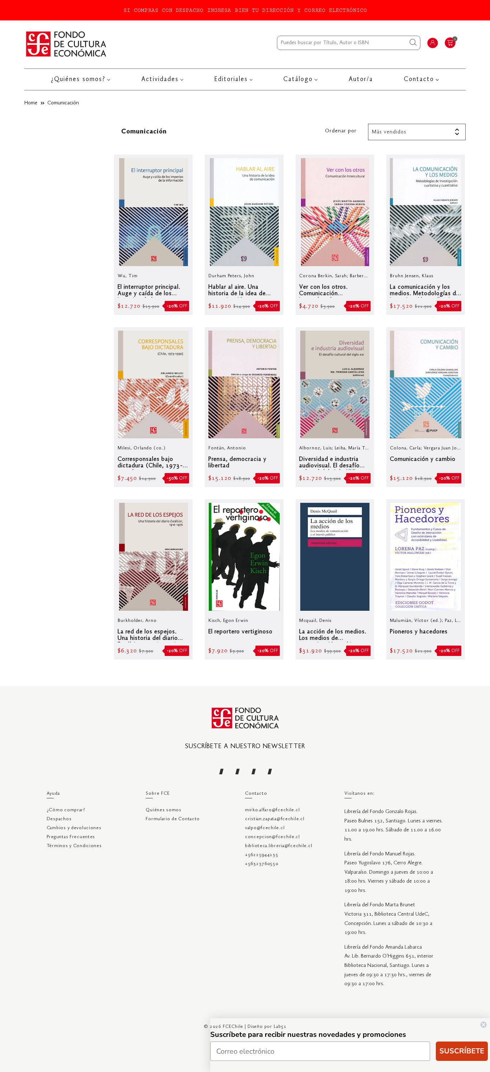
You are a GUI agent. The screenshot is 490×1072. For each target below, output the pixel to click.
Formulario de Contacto (173, 819)
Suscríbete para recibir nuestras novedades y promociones (308, 1034)
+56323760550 (261, 863)
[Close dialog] (483, 1024)
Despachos (59, 819)
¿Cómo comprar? (66, 810)
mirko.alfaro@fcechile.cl (272, 810)
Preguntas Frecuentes (71, 837)
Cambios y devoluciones (74, 828)
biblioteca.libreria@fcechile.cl (278, 846)
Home (30, 103)
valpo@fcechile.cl (264, 828)
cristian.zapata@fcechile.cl (274, 819)
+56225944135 (261, 855)
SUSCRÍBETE (461, 1051)
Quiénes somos (163, 810)
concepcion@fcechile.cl (272, 837)
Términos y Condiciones (74, 846)
